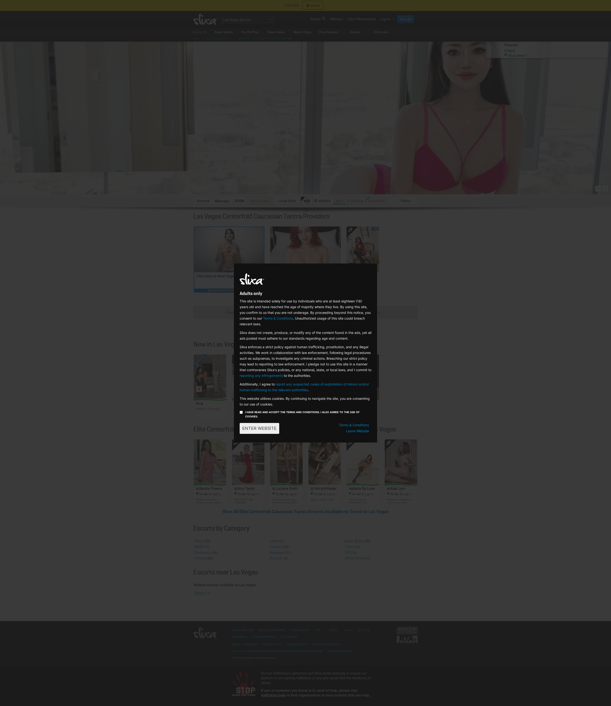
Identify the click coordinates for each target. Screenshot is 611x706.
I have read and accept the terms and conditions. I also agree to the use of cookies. (302, 414)
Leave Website (357, 431)
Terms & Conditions (278, 318)
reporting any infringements (261, 376)
